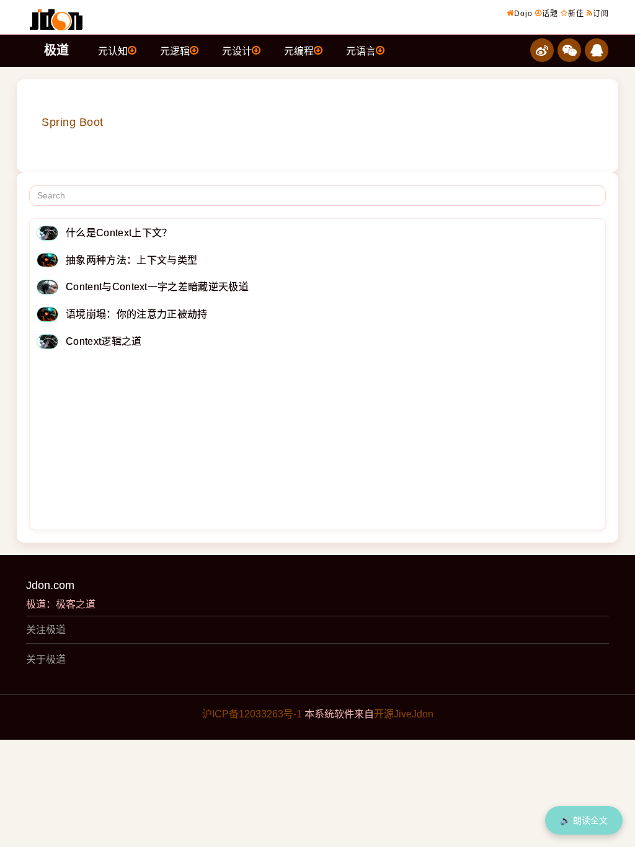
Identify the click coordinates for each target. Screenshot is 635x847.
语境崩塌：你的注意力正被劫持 (136, 314)
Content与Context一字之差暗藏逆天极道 (157, 287)
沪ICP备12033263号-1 (252, 714)
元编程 (299, 51)
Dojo (523, 13)
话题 (550, 13)
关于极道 (46, 659)
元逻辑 (175, 51)
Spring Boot (73, 122)
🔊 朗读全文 (584, 820)
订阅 (601, 13)
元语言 (361, 51)
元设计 (237, 51)
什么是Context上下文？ (119, 233)
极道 (56, 50)
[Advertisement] (317, 442)
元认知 (113, 51)
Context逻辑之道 (104, 341)
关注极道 (46, 629)
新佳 (576, 13)
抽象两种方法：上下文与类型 (131, 260)
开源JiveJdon (403, 714)
